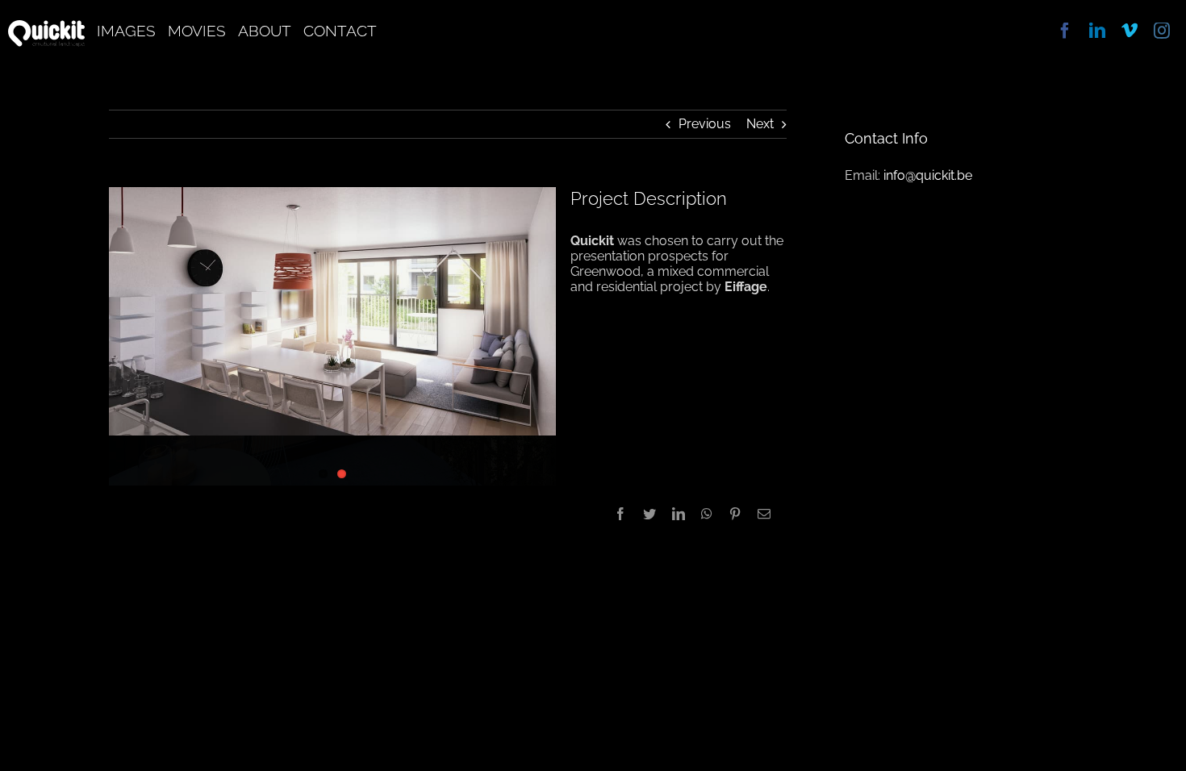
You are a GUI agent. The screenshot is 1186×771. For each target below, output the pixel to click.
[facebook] (1065, 31)
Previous (705, 123)
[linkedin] (1097, 31)
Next (760, 123)
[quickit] (46, 26)
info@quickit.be (927, 175)
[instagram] (1162, 31)
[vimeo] (1129, 31)
